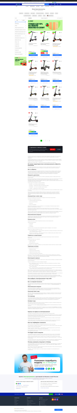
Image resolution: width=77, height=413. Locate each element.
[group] (31, 45)
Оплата (42, 6)
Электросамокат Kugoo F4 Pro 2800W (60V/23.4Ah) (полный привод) (33, 73)
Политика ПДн (29, 402)
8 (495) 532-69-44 (43, 401)
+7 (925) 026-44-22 (19, 385)
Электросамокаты (40, 10)
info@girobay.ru (18, 388)
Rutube (58, 149)
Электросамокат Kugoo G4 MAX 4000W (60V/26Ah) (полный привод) (57, 44)
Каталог (27, 6)
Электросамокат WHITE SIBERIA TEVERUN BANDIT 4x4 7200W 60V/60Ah (45, 73)
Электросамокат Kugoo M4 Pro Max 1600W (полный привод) (57, 99)
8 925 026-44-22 (59, 2)
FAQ (27, 399)
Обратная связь (29, 405)
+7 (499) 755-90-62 (26, 385)
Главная (35, 10)
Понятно (58, 409)
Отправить (51, 394)
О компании (47, 6)
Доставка (37, 6)
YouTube (53, 149)
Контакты (52, 6)
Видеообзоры (32, 6)
